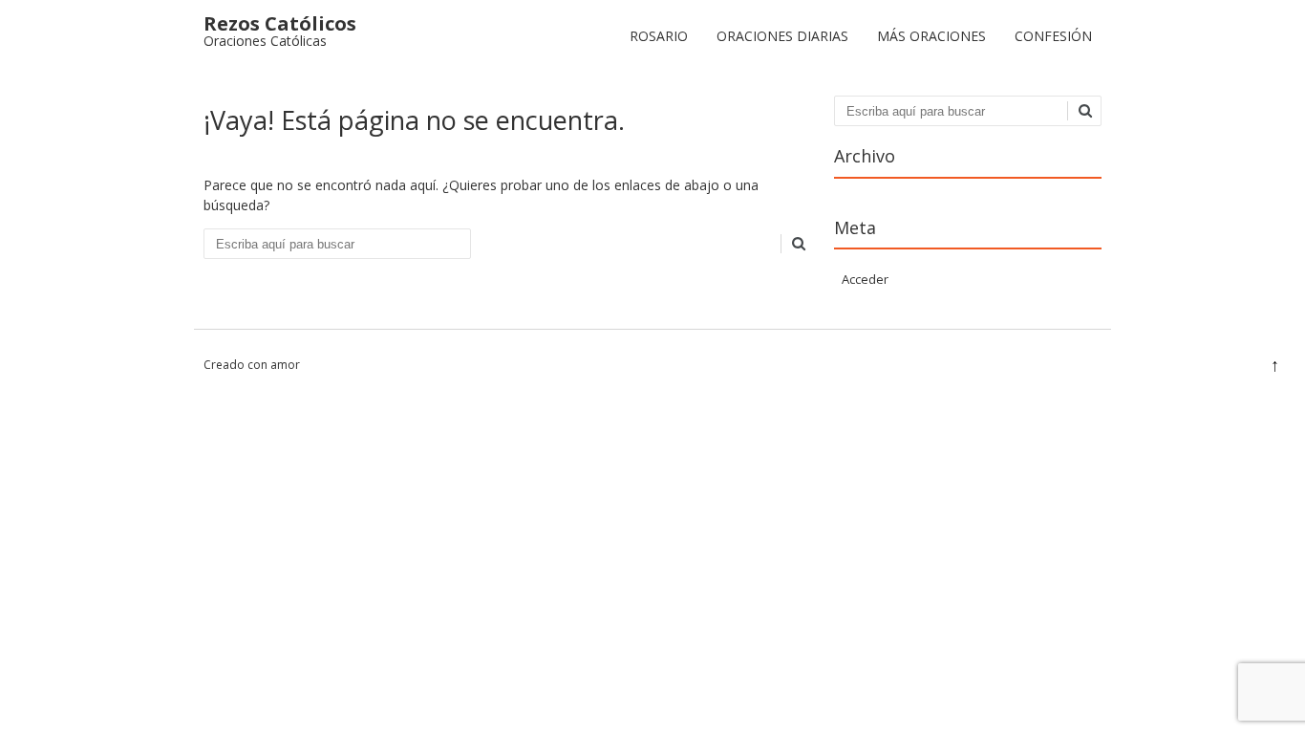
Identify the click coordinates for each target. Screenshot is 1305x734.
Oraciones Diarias (782, 36)
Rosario (659, 36)
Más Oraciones (931, 36)
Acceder (865, 279)
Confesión (1053, 36)
